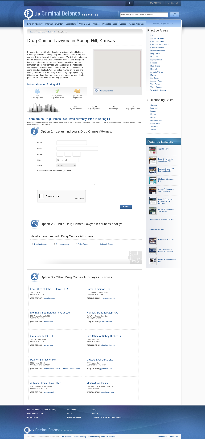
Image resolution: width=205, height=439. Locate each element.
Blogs (94, 410)
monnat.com (48, 322)
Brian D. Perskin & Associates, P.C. (165, 160)
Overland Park (156, 120)
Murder (153, 75)
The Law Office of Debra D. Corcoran (165, 251)
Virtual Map (72, 410)
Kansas (33, 32)
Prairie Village (155, 123)
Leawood (153, 108)
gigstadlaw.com (106, 369)
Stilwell (153, 129)
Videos (95, 413)
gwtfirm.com (48, 345)
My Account (155, 3)
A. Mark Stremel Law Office (45, 383)
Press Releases (74, 417)
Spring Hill (52, 32)
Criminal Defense (157, 48)
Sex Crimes (155, 78)
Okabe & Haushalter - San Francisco (166, 190)
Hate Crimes (155, 66)
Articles (70, 413)
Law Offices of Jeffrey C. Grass (161, 219)
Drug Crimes (155, 54)
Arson (152, 35)
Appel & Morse (164, 149)
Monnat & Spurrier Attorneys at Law (50, 312)
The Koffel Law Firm (156, 229)
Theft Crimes (155, 84)
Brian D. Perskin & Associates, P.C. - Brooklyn (165, 201)
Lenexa (153, 111)
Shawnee (154, 126)
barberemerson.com (108, 298)
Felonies (153, 63)
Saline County (83, 244)
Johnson (41, 32)
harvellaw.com (49, 298)
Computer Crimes (157, 42)
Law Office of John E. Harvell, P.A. (49, 289)
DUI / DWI (154, 57)
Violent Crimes (156, 87)
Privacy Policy (93, 437)
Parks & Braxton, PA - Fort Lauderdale (166, 170)
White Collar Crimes (158, 90)
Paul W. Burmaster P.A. (43, 359)
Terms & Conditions (107, 437)
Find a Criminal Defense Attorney (41, 410)
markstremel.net (50, 392)
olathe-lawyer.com (107, 392)
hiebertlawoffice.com (108, 345)
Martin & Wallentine (98, 383)
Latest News (32, 417)
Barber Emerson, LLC (99, 289)
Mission (153, 114)
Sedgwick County (106, 244)
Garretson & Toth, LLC (42, 336)
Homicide (154, 69)
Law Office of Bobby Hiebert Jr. (104, 336)
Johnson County (62, 244)
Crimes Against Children (159, 45)
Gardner (153, 105)
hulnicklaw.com (106, 322)
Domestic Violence (157, 51)
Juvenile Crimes (156, 72)
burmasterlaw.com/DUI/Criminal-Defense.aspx (62, 369)
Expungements (156, 60)
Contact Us (173, 3)
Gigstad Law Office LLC (100, 359)
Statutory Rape (156, 81)
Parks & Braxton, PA (166, 239)
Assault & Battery (157, 38)
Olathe (153, 117)
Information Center (35, 413)
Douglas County (40, 244)
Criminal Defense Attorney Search (107, 417)
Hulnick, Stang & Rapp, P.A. (102, 312)
